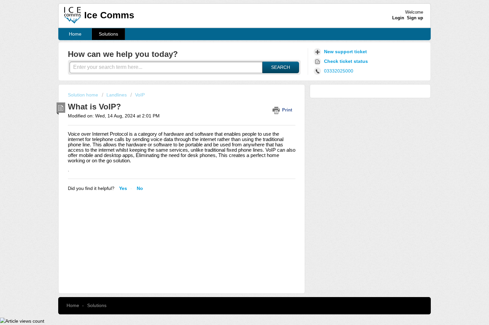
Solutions (108, 34)
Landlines (116, 94)
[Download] (232, 74)
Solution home (83, 94)
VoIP (140, 94)
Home (75, 34)
